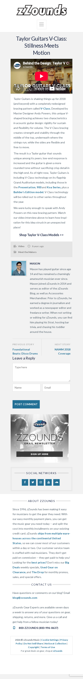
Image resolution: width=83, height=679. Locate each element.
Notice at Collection (55, 643)
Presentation (27, 187)
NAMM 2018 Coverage (62, 351)
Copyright (33, 647)
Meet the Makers (27, 252)
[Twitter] (33, 482)
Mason (35, 263)
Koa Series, (54, 187)
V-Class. (45, 108)
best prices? (39, 562)
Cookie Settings (50, 639)
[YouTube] (48, 482)
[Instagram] (41, 482)
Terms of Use (48, 647)
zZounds (57, 650)
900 (39, 187)
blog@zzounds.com (25, 597)
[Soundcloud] (56, 482)
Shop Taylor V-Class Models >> (41, 235)
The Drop (38, 572)
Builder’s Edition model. (29, 192)
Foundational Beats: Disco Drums (25, 351)
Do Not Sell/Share (33, 643)
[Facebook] (25, 482)
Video (21, 246)
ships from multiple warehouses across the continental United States (41, 538)
